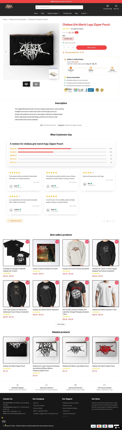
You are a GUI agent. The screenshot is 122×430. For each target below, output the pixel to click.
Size (64, 35)
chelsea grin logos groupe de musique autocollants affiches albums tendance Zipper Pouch (46, 368)
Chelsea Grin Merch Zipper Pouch (103, 366)
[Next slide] (57, 52)
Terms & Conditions (39, 405)
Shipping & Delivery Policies (71, 403)
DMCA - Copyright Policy (40, 411)
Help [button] (118, 427)
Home (5, 19)
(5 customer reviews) (77, 29)
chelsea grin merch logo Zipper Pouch (76, 366)
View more (61, 324)
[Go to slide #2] (36, 84)
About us (36, 403)
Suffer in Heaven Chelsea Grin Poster (45, 269)
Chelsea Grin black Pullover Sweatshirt (46, 310)
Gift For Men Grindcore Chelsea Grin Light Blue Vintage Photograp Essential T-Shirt (76, 312)
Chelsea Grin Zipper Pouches (38, 19)
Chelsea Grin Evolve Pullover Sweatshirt (76, 269)
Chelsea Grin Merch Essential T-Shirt (104, 310)
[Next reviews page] (113, 221)
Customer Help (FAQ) (69, 413)
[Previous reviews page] (104, 221)
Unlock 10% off (4, 422)
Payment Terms (67, 405)
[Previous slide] (6, 52)
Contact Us (66, 411)
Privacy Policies (37, 408)
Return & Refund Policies (70, 408)
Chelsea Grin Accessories (17, 19)
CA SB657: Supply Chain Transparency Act (45, 413)
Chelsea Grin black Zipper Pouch (14, 366)
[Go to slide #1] (26, 84)
